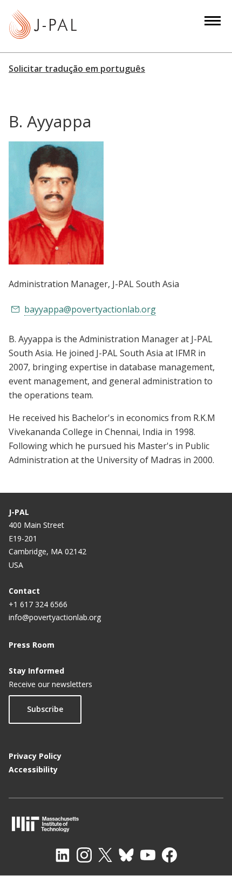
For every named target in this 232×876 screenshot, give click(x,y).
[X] (105, 855)
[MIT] (116, 823)
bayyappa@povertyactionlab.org (90, 309)
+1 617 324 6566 (38, 604)
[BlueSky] (126, 855)
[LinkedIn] (62, 855)
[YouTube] (147, 855)
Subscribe (45, 709)
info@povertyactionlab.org (55, 617)
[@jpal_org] (84, 855)
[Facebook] (169, 855)
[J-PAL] (43, 26)
